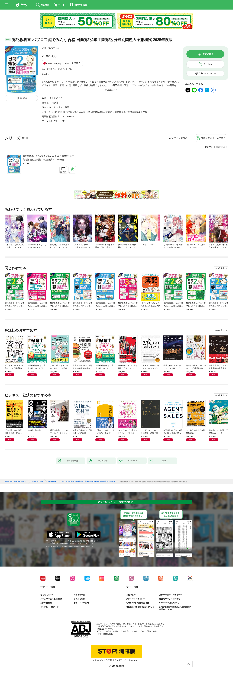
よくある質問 (79, 599)
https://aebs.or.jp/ (105, 634)
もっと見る (220, 268)
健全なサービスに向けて (169, 599)
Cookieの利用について (169, 603)
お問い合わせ (46, 603)
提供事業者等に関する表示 (170, 595)
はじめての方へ (47, 595)
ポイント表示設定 (81, 603)
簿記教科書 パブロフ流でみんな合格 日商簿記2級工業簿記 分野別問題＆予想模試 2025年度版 (48, 158)
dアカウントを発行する (105, 660)
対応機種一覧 (79, 595)
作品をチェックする (207, 73)
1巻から (209, 147)
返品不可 (45, 74)
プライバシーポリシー (135, 599)
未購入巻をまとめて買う (213, 138)
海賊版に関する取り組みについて (140, 607)
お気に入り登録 (180, 138)
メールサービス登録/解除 (51, 599)
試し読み (23, 98)
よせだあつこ (48, 48)
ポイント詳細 (71, 63)
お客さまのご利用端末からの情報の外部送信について (175, 608)
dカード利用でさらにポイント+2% (57, 69)
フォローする (57, 48)
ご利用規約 (131, 595)
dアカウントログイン (49, 607)
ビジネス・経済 (61, 107)
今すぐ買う (207, 54)
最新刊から (222, 147)
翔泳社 (55, 102)
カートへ (207, 64)
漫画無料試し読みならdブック (15, 481)
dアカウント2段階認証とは (137, 603)
